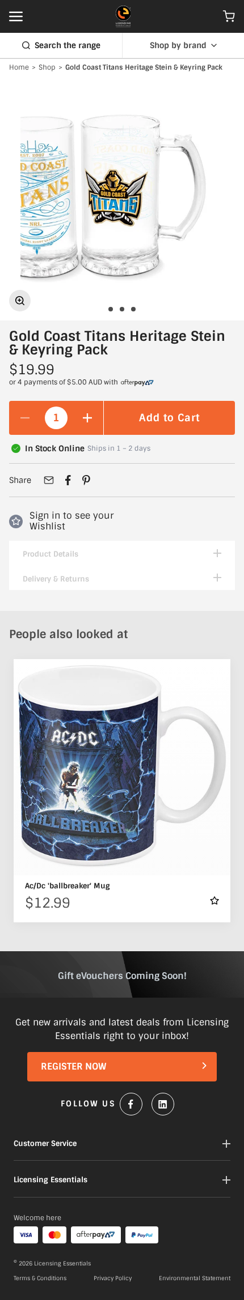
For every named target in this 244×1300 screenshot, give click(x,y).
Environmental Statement (194, 1278)
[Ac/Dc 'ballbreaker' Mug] (122, 767)
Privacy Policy (113, 1278)
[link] (137, 383)
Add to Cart (169, 418)
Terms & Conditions (40, 1278)
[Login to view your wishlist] (214, 900)
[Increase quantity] (87, 417)
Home (19, 68)
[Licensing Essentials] (123, 16)
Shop (47, 68)
